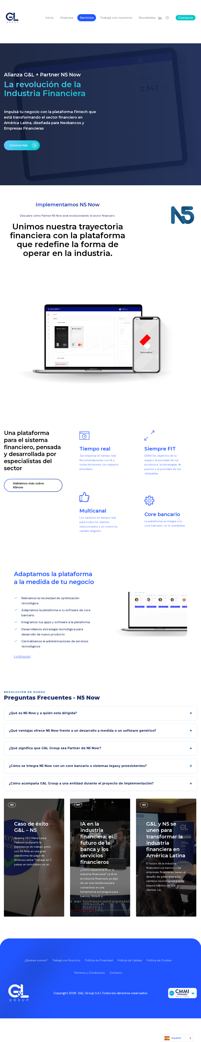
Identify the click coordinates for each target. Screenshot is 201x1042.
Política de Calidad (130, 960)
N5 (12, 804)
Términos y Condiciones (89, 972)
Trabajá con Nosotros (66, 960)
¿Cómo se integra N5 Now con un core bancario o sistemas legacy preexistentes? (78, 766)
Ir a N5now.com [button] (22, 656)
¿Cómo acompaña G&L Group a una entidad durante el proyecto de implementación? (81, 783)
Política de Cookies (159, 960)
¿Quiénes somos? (36, 960)
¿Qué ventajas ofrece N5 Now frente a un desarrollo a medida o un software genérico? (82, 730)
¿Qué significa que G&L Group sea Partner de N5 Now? (55, 748)
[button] (22, 145)
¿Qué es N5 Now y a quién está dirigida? (43, 713)
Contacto (116, 972)
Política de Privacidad (99, 960)
